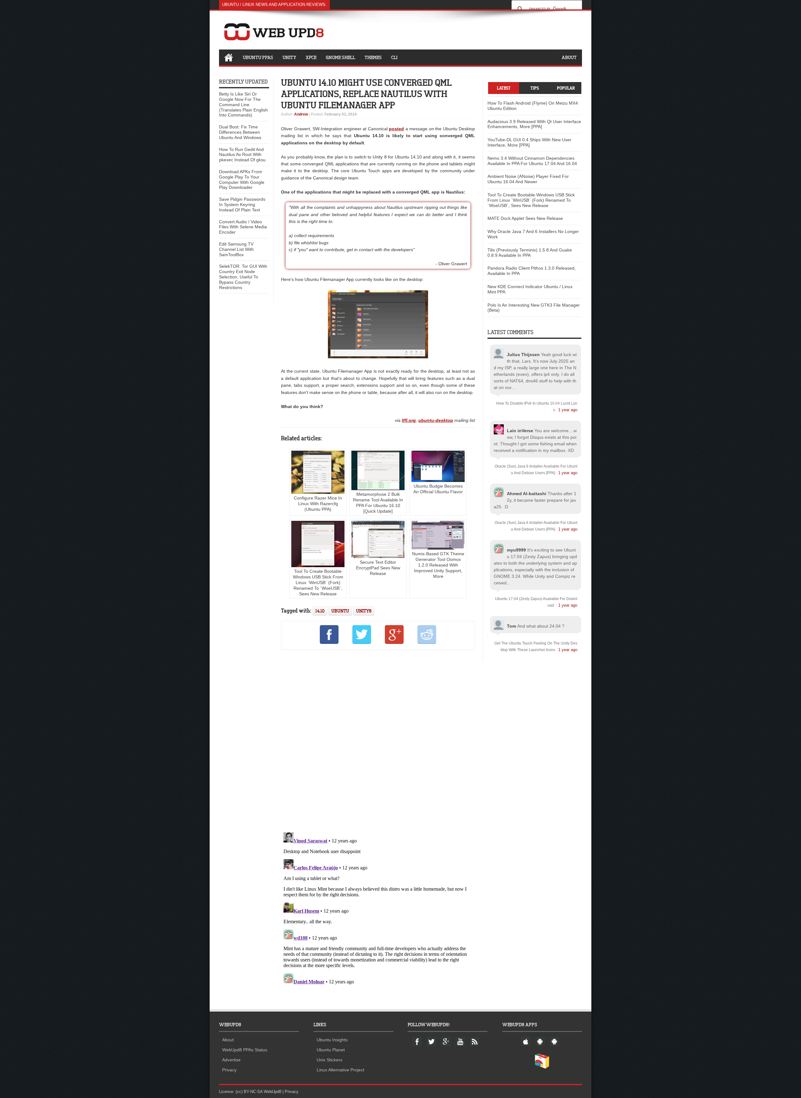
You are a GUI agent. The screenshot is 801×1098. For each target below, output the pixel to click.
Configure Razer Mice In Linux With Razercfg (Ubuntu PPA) (318, 503)
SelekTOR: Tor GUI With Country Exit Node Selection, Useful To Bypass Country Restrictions (243, 277)
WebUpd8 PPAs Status (244, 1049)
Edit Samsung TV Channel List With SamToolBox (236, 249)
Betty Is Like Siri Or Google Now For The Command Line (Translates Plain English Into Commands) (243, 104)
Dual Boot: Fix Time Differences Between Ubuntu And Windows (240, 132)
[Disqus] (378, 739)
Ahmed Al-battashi (526, 493)
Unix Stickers (329, 1059)
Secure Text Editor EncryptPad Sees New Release (378, 568)
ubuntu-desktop (435, 420)
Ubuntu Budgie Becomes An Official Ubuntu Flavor (438, 489)
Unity (289, 57)
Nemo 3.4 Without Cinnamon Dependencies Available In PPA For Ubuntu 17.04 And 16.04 (532, 161)
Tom (511, 626)
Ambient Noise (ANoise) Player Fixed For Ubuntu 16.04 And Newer (528, 179)
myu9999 (516, 549)
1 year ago (567, 409)
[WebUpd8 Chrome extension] (542, 1067)
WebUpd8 (272, 1091)
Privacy (229, 1069)
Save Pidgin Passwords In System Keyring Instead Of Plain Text (242, 204)
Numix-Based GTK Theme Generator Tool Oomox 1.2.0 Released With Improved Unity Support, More (438, 565)
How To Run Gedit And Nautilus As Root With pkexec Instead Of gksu (242, 155)
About (569, 57)
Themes (373, 57)
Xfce (311, 57)
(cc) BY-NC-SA (249, 1091)
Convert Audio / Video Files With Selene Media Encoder (243, 227)
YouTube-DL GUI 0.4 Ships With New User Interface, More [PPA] (529, 142)
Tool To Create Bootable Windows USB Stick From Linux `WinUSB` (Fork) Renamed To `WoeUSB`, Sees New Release (318, 582)
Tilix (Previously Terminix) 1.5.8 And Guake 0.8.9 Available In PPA (529, 252)
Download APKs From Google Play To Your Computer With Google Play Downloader (241, 179)
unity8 (363, 611)
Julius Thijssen (523, 354)
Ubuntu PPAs (258, 57)
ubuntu (340, 611)
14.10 (319, 611)
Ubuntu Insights (332, 1039)
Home (228, 57)
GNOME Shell (340, 57)
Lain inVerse (520, 430)
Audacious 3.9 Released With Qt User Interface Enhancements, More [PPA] (534, 124)
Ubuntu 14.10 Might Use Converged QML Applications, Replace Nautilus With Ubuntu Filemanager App (366, 94)
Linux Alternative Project (340, 1069)
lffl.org (409, 420)
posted (396, 128)
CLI (394, 57)
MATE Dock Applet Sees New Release (525, 218)
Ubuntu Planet (331, 1049)
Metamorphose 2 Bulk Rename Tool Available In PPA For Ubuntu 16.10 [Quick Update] (378, 503)
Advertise (231, 1059)
